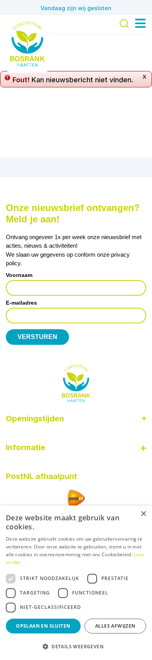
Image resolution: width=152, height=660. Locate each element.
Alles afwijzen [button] (115, 626)
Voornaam (19, 275)
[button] (76, 646)
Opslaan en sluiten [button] (43, 626)
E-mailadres (21, 303)
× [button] (143, 514)
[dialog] (76, 583)
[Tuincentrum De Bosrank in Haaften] (27, 44)
